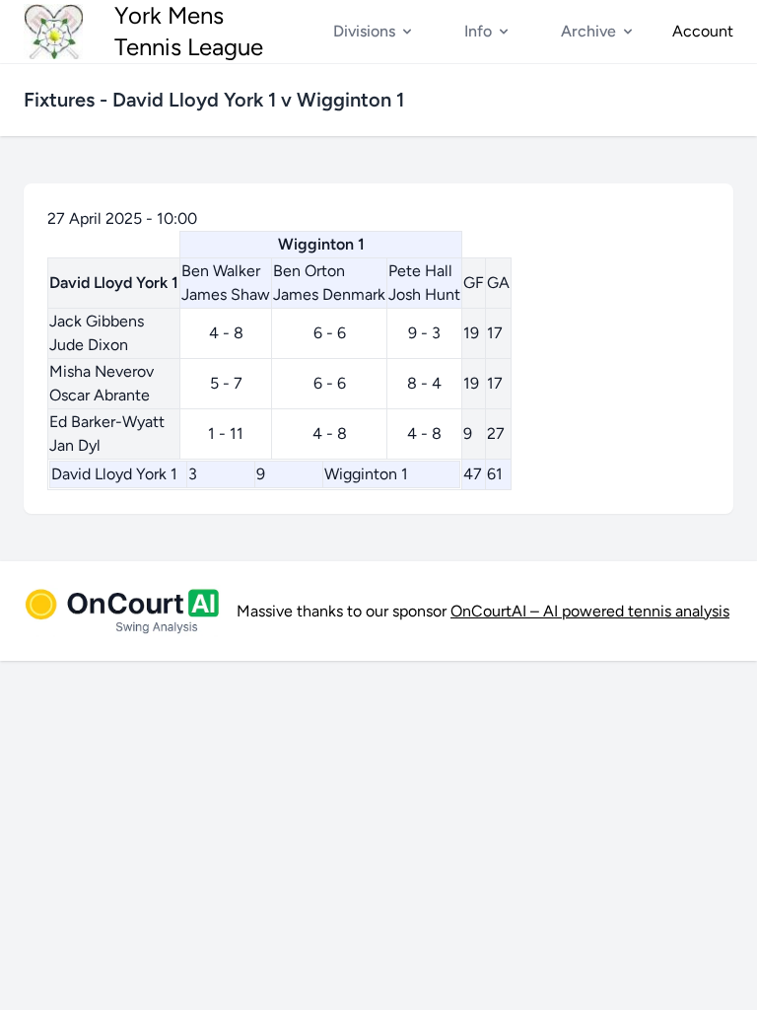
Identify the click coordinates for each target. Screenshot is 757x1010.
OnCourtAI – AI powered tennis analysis (589, 611)
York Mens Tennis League (188, 31)
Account (702, 31)
